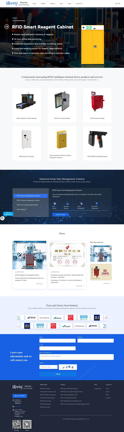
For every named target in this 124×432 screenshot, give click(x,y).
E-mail (41, 345)
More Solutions (21, 209)
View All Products (92, 80)
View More (106, 283)
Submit (58, 374)
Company (79, 337)
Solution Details (60, 214)
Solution (52, 3)
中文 (119, 3)
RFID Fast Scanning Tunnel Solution (27, 205)
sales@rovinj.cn (18, 406)
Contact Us (79, 3)
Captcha (41, 362)
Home (34, 3)
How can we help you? (45, 352)
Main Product (43, 384)
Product (43, 3)
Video (69, 3)
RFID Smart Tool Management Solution (28, 196)
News (61, 3)
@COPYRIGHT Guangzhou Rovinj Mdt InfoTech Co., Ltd (76, 419)
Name (40, 337)
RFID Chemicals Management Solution (28, 200)
